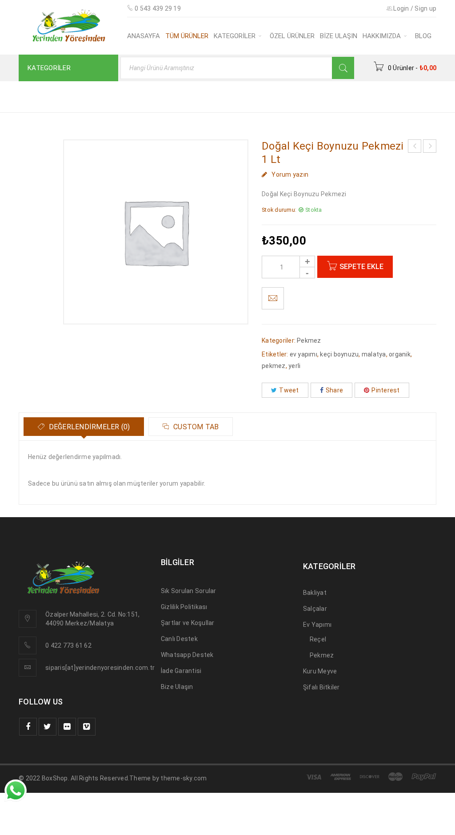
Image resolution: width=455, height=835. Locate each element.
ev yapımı (303, 354)
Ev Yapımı (317, 624)
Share (334, 390)
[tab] (84, 426)
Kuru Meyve (320, 671)
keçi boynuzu (339, 354)
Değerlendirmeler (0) (88, 427)
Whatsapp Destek (187, 654)
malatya (374, 354)
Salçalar (315, 608)
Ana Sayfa (244, 96)
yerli (294, 365)
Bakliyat (315, 592)
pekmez (274, 365)
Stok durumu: (279, 209)
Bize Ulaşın (177, 686)
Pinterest (385, 390)
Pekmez (290, 96)
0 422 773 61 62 (68, 645)
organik (400, 354)
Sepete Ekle (361, 266)
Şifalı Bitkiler (321, 687)
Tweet (289, 390)
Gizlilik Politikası (184, 606)
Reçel (318, 639)
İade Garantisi (181, 670)
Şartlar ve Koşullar (188, 622)
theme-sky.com (183, 778)
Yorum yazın (289, 174)
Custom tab (195, 427)
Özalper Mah (64, 614)
